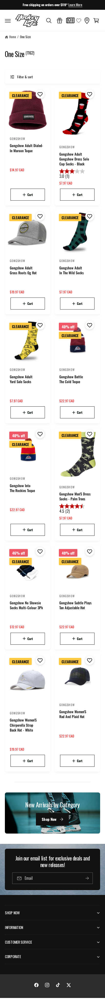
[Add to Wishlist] (39, 94)
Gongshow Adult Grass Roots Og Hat (23, 270)
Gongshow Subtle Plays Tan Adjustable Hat (75, 605)
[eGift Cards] (59, 20)
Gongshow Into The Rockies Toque (22, 488)
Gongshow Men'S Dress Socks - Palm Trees (75, 496)
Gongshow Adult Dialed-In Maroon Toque (26, 148)
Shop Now (49, 819)
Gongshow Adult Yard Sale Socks (21, 379)
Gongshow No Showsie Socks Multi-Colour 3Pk (26, 605)
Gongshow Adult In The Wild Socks (71, 270)
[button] (7, 20)
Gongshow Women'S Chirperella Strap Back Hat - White (23, 725)
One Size (25, 36)
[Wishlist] (79, 20)
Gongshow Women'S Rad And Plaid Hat (72, 714)
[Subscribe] (87, 878)
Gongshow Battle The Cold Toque (71, 379)
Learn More (75, 4)
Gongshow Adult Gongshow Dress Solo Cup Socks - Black (74, 159)
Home (12, 36)
